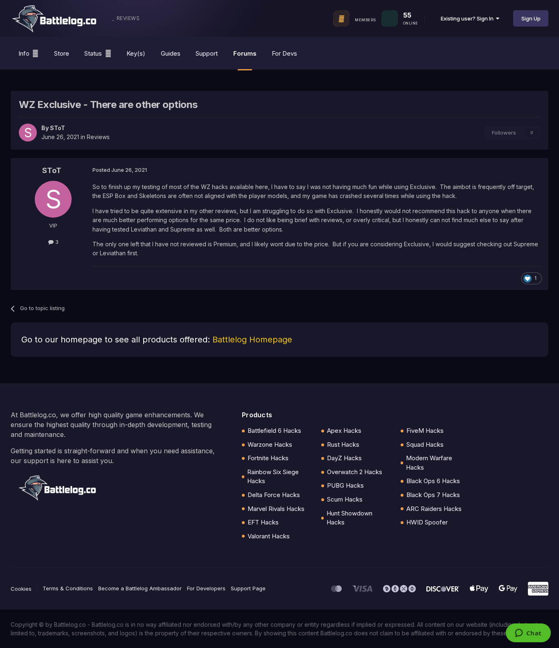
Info (23, 53)
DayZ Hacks (344, 458)
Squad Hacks (425, 444)
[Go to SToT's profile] (28, 133)
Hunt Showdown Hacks (349, 517)
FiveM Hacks (425, 430)
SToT (57, 127)
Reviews (98, 136)
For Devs (284, 53)
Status (93, 53)
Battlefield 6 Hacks (274, 430)
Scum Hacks (345, 499)
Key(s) (135, 53)
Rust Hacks (343, 444)
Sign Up (531, 18)
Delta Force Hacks (274, 495)
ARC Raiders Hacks (434, 509)
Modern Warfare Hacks (429, 462)
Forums (245, 53)
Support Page (248, 588)
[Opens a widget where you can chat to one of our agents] (528, 633)
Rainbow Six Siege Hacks (273, 476)
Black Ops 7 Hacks (433, 495)
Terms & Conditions (68, 588)
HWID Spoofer (427, 522)
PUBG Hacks (345, 485)
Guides (170, 53)
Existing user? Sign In (468, 18)
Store (61, 53)
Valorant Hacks (269, 536)
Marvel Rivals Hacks (276, 509)
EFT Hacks (263, 522)
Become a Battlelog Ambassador (140, 588)
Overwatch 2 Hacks (354, 472)
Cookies (21, 588)
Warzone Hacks (270, 444)
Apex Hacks (344, 430)
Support (207, 53)
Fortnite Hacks (268, 458)
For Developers (206, 588)
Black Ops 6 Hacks (433, 481)
